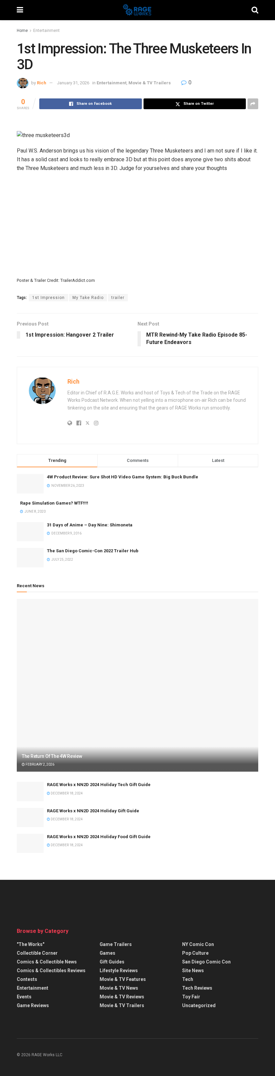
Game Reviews (33, 1005)
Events (24, 996)
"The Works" (30, 944)
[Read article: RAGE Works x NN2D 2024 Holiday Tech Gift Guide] (30, 791)
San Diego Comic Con (206, 961)
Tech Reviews (197, 988)
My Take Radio (88, 297)
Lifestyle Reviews (119, 970)
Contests (27, 979)
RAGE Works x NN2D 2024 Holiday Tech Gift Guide (99, 784)
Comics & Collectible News (47, 961)
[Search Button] (255, 10)
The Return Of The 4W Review (52, 756)
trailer (117, 297)
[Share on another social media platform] (253, 103)
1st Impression (48, 297)
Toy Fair (191, 996)
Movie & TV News (119, 988)
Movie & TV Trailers (149, 82)
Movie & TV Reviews (122, 996)
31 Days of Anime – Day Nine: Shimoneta (89, 524)
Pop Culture (195, 953)
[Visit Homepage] (137, 10)
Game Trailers (116, 944)
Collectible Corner (37, 953)
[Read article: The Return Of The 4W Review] (137, 685)
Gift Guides (112, 961)
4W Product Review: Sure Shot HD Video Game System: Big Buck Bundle (122, 476)
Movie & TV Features (123, 979)
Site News (193, 970)
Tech (187, 979)
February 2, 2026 (39, 764)
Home (22, 30)
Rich (41, 82)
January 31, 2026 (73, 82)
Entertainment (46, 30)
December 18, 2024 (66, 793)
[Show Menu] (20, 10)
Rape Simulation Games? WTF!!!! (54, 503)
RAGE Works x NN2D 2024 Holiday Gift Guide (93, 810)
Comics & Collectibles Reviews (51, 970)
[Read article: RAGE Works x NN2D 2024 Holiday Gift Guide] (30, 817)
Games (107, 953)
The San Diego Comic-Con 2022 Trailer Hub (93, 550)
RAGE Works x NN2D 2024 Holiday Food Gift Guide (99, 836)
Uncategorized (199, 1005)
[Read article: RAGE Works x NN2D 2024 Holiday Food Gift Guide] (30, 843)
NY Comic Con (198, 944)
